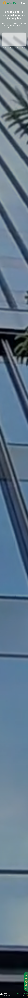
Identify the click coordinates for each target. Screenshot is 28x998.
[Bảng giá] (26, 978)
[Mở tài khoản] (26, 974)
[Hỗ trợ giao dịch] (26, 985)
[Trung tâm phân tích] (26, 988)
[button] (4, 48)
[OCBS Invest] (26, 981)
